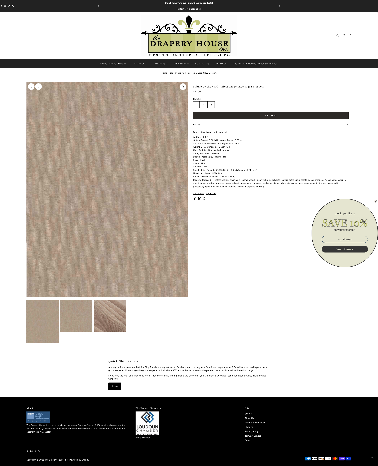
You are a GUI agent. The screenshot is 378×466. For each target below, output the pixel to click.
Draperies (160, 63)
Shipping (249, 427)
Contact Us (202, 63)
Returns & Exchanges (255, 422)
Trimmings (138, 63)
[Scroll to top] (372, 458)
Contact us (198, 194)
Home (164, 73)
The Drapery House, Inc (56, 459)
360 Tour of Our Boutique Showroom (255, 63)
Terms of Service (253, 436)
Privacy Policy (251, 431)
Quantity (197, 99)
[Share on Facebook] (195, 199)
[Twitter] (13, 5)
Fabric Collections (112, 63)
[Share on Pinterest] (204, 199)
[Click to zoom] (183, 86)
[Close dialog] (375, 201)
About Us (221, 63)
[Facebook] (1, 5)
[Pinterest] (8, 5)
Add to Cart (270, 115)
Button (114, 386)
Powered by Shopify (79, 459)
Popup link (211, 194)
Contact (248, 440)
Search (248, 413)
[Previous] (98, 6)
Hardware (181, 63)
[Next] (279, 6)
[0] (350, 35)
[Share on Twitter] (200, 199)
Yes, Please (344, 249)
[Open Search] (338, 35)
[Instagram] (5, 5)
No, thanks (345, 239)
